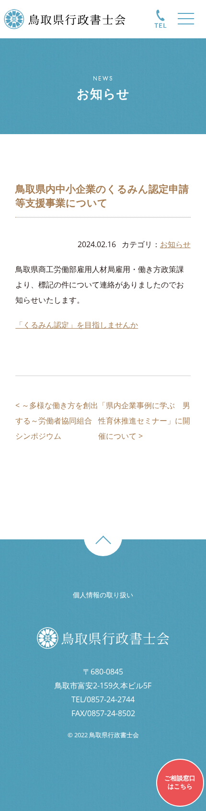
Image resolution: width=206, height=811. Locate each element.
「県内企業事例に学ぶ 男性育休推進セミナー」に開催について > (144, 420)
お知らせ (175, 244)
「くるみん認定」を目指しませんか (76, 325)
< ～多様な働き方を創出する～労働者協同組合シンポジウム (56, 420)
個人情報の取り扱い (103, 594)
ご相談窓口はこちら (179, 782)
